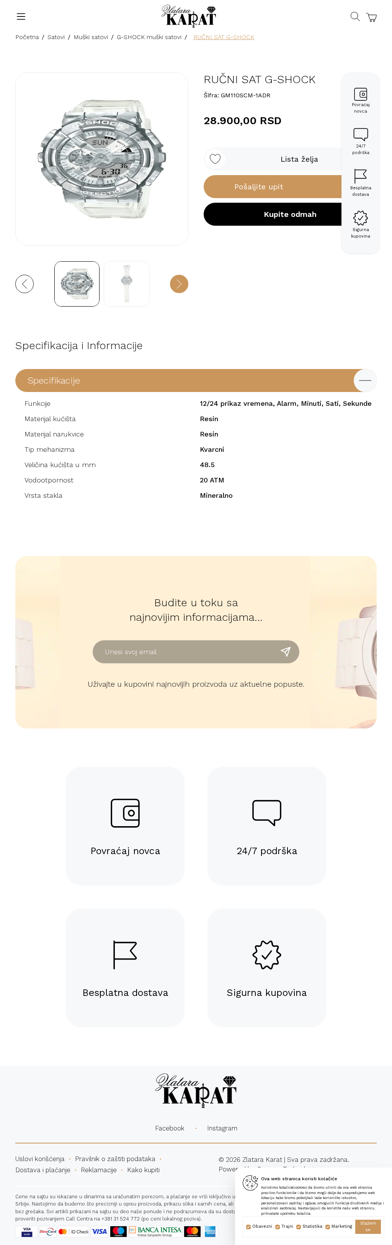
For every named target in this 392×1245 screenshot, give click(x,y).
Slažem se (368, 1226)
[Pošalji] (285, 651)
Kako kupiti (143, 1170)
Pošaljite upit (258, 186)
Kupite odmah (290, 214)
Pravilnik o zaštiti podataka (115, 1159)
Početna (27, 37)
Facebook (170, 1128)
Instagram (222, 1128)
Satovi (56, 37)
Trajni (287, 1226)
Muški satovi (91, 37)
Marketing (342, 1226)
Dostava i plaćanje (42, 1170)
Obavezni (262, 1226)
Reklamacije (99, 1170)
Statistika (312, 1226)
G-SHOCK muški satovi (149, 37)
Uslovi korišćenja (40, 1159)
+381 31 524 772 (120, 1219)
